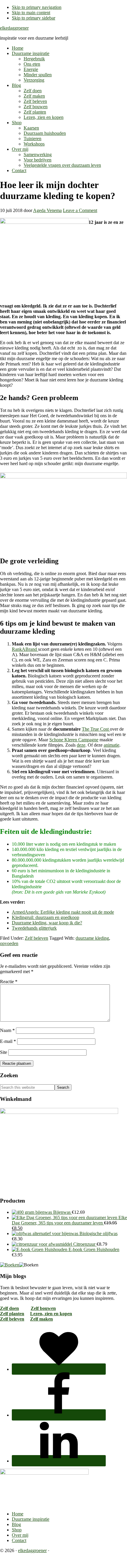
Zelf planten (12, 1313)
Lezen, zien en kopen (51, 1313)
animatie (111, 745)
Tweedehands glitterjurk (34, 928)
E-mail (8, 1041)
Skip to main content (31, 12)
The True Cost (96, 729)
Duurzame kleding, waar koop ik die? (47, 922)
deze (81, 745)
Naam (7, 1030)
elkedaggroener (14, 27)
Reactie (8, 981)
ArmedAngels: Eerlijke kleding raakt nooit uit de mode (63, 912)
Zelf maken (41, 1318)
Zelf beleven (36, 938)
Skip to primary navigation (36, 7)
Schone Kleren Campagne (73, 739)
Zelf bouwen (43, 1308)
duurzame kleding (92, 938)
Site (3, 1052)
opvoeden (9, 943)
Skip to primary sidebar (33, 17)
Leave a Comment (80, 210)
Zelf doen (9, 1308)
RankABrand (25, 649)
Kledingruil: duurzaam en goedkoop (45, 917)
